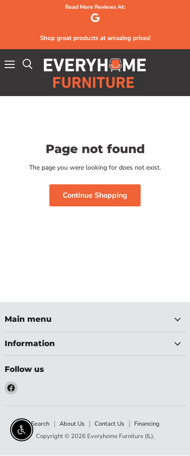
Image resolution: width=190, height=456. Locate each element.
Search (40, 424)
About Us (71, 424)
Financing (147, 424)
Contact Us (109, 424)
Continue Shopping (95, 195)
